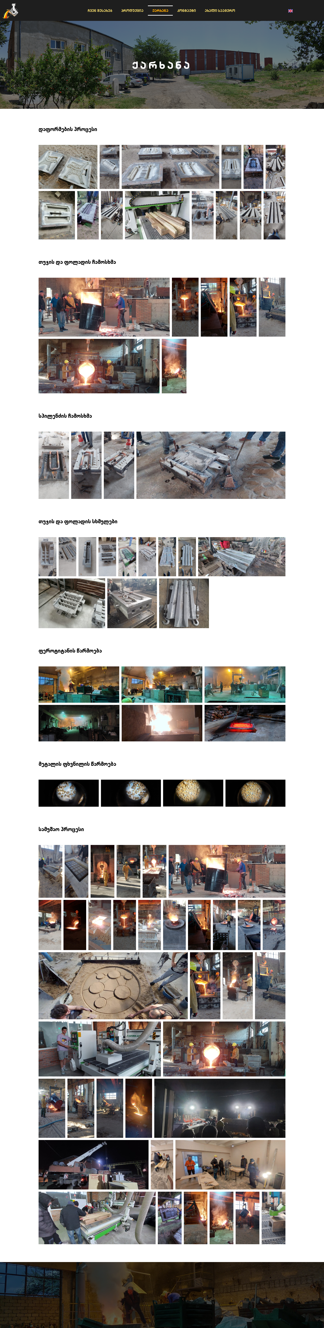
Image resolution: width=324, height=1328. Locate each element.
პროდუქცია (132, 10)
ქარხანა (160, 10)
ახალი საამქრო (220, 10)
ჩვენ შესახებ (100, 10)
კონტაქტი (186, 10)
